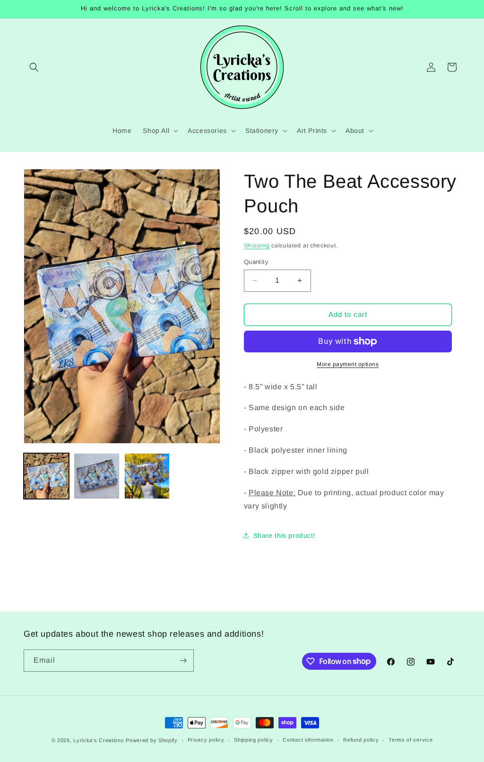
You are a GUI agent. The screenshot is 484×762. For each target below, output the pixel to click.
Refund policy (361, 740)
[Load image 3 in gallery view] (147, 476)
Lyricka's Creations (98, 740)
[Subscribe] (183, 660)
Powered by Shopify (152, 740)
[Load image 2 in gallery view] (96, 476)
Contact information (308, 740)
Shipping (257, 245)
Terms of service (410, 740)
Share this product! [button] (284, 535)
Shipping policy (253, 740)
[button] (34, 67)
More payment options (348, 364)
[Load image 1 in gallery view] (46, 476)
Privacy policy (206, 740)
